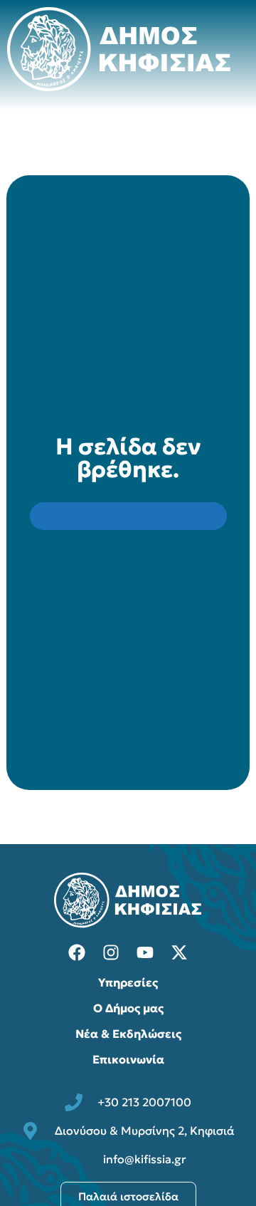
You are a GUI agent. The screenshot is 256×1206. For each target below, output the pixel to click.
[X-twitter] (179, 952)
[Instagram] (111, 952)
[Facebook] (77, 952)
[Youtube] (145, 952)
